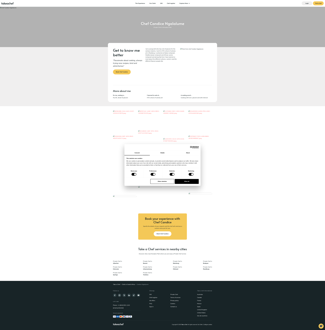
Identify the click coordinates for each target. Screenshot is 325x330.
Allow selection (162, 181)
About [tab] (188, 153)
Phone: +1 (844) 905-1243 (121, 305)
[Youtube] (138, 295)
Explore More (184, 3)
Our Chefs (152, 3)
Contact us (173, 307)
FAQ (150, 304)
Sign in (151, 307)
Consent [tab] (137, 153)
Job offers (152, 301)
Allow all (186, 181)
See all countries (202, 316)
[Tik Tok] (134, 295)
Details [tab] (162, 153)
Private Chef (174, 294)
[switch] (153, 174)
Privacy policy (174, 301)
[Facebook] (115, 295)
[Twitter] (124, 295)
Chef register (171, 3)
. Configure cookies (207, 324)
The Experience (140, 3)
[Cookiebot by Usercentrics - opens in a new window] (191, 147)
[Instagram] (119, 295)
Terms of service (175, 297)
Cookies (172, 304)
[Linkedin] (129, 295)
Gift (161, 3)
